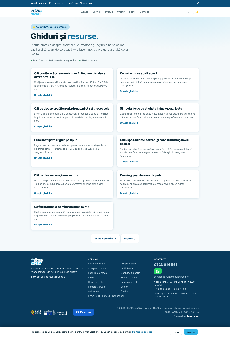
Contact (144, 11)
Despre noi (118, 296)
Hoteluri (106, 296)
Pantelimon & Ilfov (130, 282)
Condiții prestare (188, 293)
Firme (132, 11)
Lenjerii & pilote (128, 263)
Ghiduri (121, 11)
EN (189, 11)
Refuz (176, 332)
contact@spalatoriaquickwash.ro (171, 276)
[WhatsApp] (158, 271)
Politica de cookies (142, 331)
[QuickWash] (36, 12)
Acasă (84, 11)
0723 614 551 (165, 265)
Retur (165, 296)
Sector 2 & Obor (129, 277)
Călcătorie (93, 291)
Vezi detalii (86, 3)
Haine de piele (95, 282)
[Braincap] (193, 316)
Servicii (96, 11)
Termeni (174, 293)
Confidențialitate (161, 293)
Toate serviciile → (105, 238)
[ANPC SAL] (36, 312)
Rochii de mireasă (97, 272)
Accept (191, 332)
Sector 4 (125, 286)
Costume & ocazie (130, 272)
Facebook (85, 312)
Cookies (157, 296)
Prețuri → (129, 238)
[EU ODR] (57, 312)
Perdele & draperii (97, 286)
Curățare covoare (97, 268)
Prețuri (109, 11)
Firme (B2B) (94, 296)
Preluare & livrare (96, 263)
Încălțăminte (127, 268)
